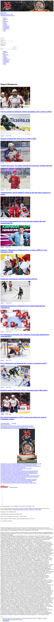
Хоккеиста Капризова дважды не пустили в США (18, 138)
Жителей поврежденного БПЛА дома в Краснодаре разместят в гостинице (19, 479)
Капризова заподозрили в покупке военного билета (19, 279)
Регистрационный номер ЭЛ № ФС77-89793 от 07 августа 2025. (26, 509)
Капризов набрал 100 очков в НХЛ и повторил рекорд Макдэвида (24, 390)
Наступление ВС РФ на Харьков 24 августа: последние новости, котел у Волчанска (21, 466)
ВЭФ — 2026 (4, 13)
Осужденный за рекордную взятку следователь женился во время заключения (19, 476)
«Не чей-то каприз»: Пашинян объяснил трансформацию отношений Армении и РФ (21, 463)
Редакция (11, 487)
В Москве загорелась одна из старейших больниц (13, 478)
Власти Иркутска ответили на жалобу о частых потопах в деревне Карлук (18, 482)
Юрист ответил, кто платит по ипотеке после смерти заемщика (16, 468)
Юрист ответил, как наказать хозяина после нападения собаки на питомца (19, 465)
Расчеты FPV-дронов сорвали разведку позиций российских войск (17, 425)
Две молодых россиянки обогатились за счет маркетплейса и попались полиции (20, 475)
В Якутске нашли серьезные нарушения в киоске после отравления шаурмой (19, 473)
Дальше (2, 485)
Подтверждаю (6, 620)
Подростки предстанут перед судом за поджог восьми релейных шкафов (18, 480)
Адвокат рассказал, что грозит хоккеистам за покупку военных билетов (26, 165)
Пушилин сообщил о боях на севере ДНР (11, 469)
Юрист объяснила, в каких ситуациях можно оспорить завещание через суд (19, 472)
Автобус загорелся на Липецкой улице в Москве (13, 467)
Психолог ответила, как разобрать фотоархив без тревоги (15, 474)
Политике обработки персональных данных (12, 619)
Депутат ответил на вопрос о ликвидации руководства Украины (16, 481)
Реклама (16, 487)
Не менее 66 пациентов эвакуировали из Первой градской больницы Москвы (19, 470)
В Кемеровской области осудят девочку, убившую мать (14, 428)
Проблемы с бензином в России (8, 15)
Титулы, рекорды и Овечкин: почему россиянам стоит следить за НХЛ (26, 111)
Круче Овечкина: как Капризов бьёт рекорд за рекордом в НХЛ (23, 363)
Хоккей (2, 108)
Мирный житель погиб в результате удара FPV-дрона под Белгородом (18, 427)
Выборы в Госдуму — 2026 (7, 14)
